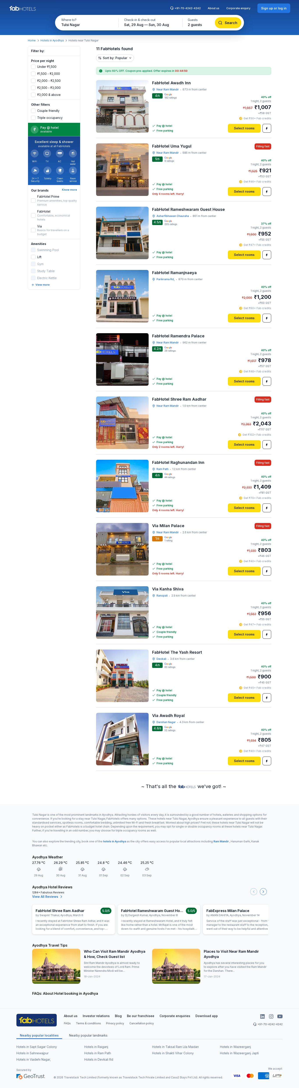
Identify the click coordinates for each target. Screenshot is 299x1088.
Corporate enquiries (175, 1016)
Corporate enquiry (238, 8)
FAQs (67, 1023)
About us (213, 8)
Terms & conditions (88, 1023)
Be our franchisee (140, 1016)
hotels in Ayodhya (114, 841)
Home (32, 40)
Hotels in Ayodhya (52, 40)
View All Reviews (45, 896)
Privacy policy (115, 1023)
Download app (206, 1016)
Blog (118, 1016)
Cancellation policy (141, 1023)
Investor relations (96, 1016)
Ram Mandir (221, 841)
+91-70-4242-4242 (187, 8)
